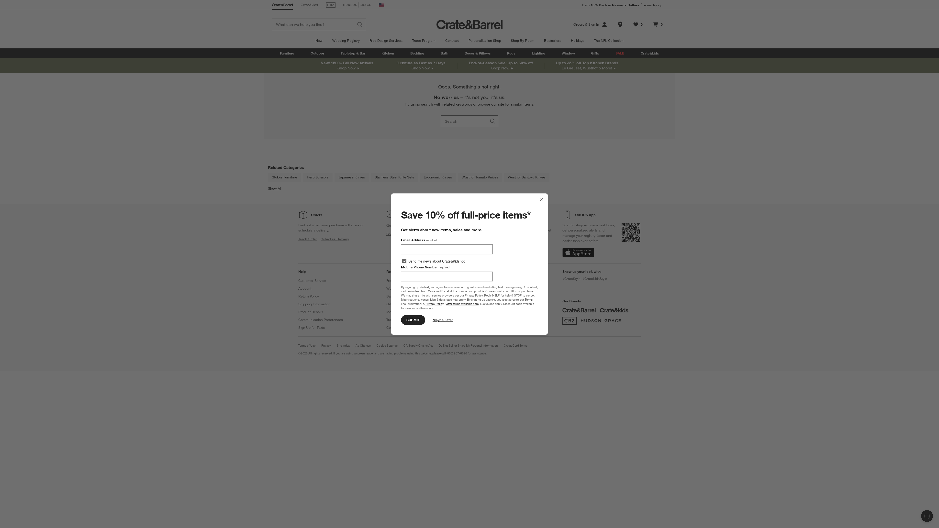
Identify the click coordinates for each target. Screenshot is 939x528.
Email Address (419, 240)
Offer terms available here (462, 304)
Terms (529, 299)
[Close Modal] (541, 199)
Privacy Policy (434, 304)
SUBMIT (413, 320)
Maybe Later (443, 320)
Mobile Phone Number (425, 267)
